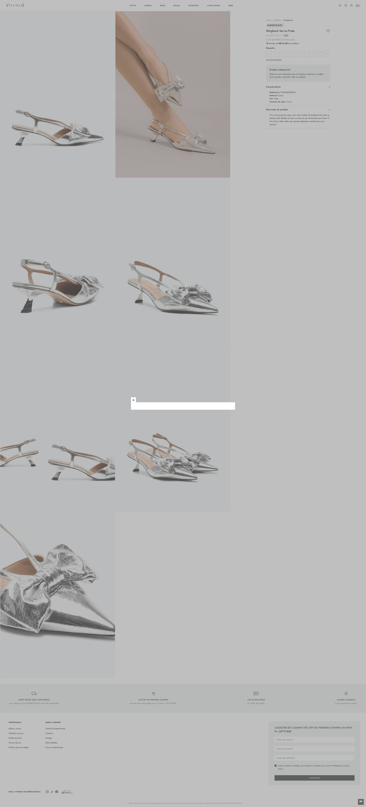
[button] (133, 399)
